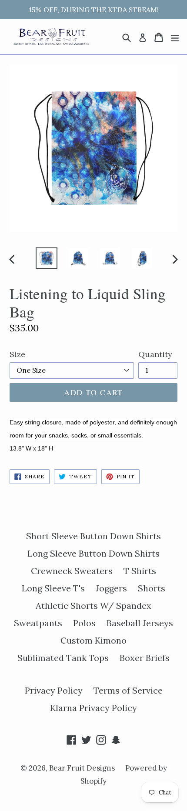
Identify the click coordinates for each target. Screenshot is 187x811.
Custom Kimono (93, 640)
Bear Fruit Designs (83, 768)
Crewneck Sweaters (72, 570)
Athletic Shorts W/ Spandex (93, 605)
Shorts (151, 588)
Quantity (155, 354)
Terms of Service (128, 690)
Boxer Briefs (145, 657)
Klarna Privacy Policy (93, 707)
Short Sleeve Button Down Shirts (93, 536)
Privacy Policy (54, 690)
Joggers (111, 588)
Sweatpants (38, 622)
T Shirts (140, 570)
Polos (84, 622)
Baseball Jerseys (140, 622)
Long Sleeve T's (53, 588)
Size (17, 354)
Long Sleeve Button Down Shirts (93, 553)
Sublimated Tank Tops (63, 657)
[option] (46, 258)
